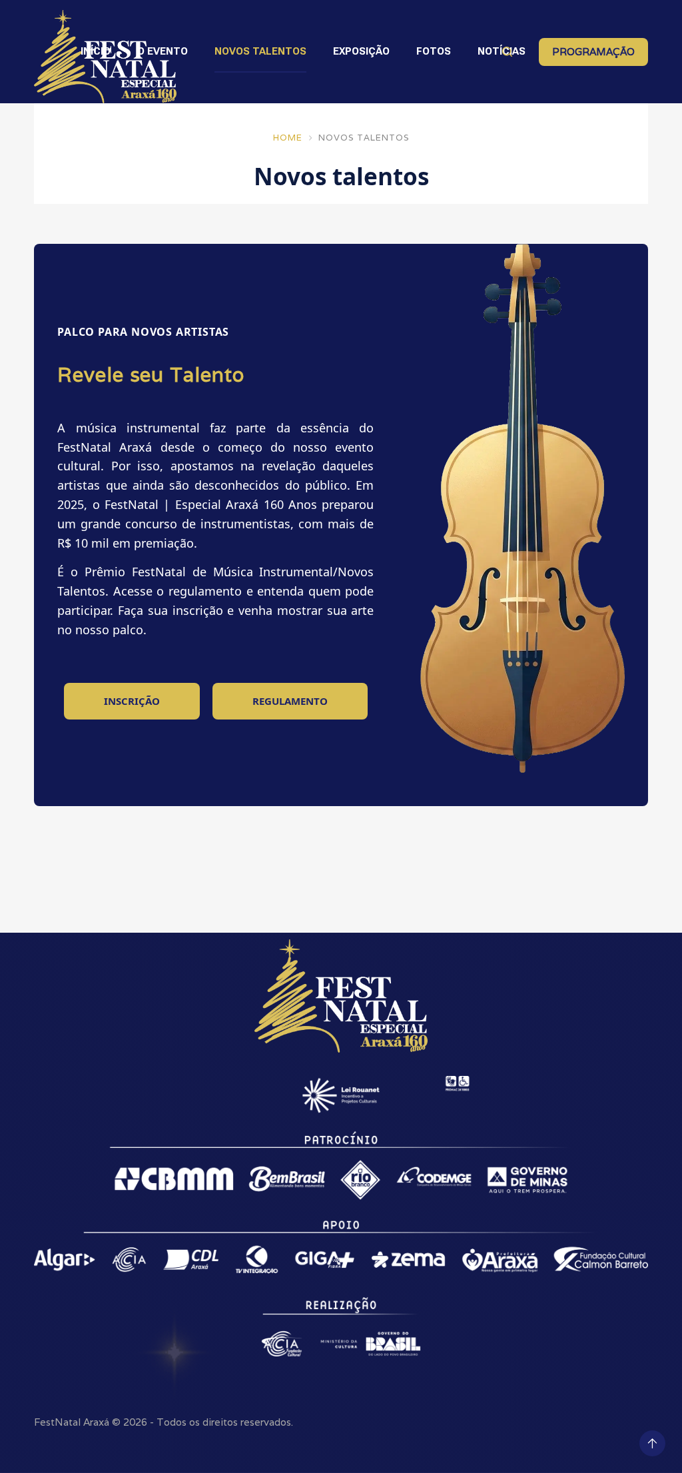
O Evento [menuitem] (162, 51)
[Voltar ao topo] (652, 1443)
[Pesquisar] (507, 52)
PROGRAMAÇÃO (593, 51)
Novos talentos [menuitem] (260, 51)
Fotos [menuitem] (433, 51)
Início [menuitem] (96, 51)
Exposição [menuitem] (361, 51)
